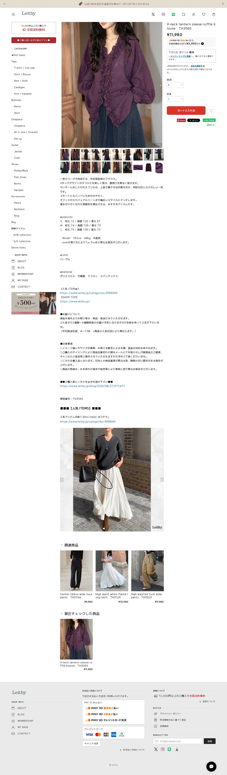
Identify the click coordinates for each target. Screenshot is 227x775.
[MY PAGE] (194, 14)
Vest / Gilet (21, 80)
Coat (17, 157)
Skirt (17, 112)
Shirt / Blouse (22, 74)
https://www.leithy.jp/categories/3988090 (88, 293)
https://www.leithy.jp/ (75, 301)
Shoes (15, 164)
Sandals (19, 190)
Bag (13, 222)
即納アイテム (18, 228)
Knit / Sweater (23, 93)
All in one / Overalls (26, 132)
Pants (17, 106)
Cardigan (19, 87)
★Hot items (18, 55)
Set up (18, 138)
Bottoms (16, 100)
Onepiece (17, 119)
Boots (17, 183)
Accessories (18, 196)
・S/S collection (21, 241)
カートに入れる (186, 110)
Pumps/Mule (21, 170)
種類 (169, 79)
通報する (210, 124)
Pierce (17, 202)
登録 (210, 741)
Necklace (19, 209)
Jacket (18, 151)
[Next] (160, 85)
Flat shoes (20, 177)
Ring (16, 215)
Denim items (18, 247)
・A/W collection (21, 234)
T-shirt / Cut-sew (24, 67)
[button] (15, 14)
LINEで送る (209, 120)
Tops (14, 61)
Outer (15, 145)
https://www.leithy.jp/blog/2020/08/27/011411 (92, 386)
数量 (169, 94)
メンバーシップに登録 (181, 56)
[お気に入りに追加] (211, 110)
